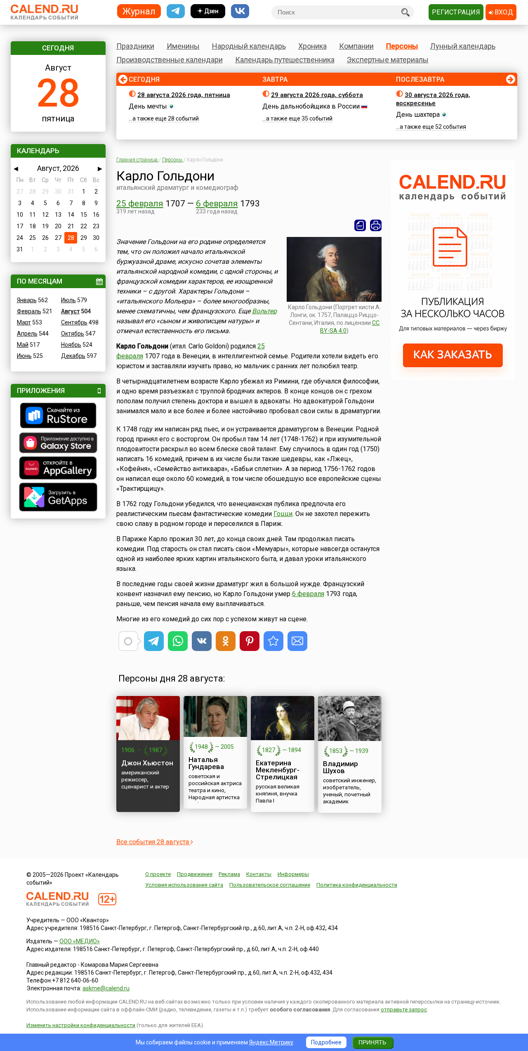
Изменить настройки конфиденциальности (80, 1025)
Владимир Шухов (340, 767)
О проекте (158, 874)
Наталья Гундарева (206, 763)
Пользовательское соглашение (269, 885)
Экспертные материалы (388, 59)
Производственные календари (169, 59)
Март (24, 322)
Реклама (229, 874)
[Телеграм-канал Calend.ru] (176, 11)
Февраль (29, 311)
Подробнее (326, 1042)
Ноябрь (71, 344)
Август (70, 311)
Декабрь (73, 356)
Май (22, 344)
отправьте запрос (404, 1009)
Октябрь (72, 333)
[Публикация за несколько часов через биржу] (453, 378)
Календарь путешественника (285, 59)
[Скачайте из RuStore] (58, 416)
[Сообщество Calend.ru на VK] (240, 11)
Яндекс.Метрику (271, 1042)
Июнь (24, 356)
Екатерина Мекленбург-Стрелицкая (277, 770)
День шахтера (418, 114)
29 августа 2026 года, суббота (317, 95)
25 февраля (139, 203)
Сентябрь (74, 322)
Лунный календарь (462, 46)
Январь (27, 300)
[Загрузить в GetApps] (58, 498)
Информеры (293, 874)
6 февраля (217, 203)
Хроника (312, 46)
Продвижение (194, 874)
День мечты (148, 106)
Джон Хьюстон (147, 763)
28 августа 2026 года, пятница (183, 95)
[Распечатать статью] (376, 225)
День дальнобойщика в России (311, 106)
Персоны (402, 46)
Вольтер (264, 311)
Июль (68, 300)
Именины (183, 46)
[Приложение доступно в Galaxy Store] (58, 443)
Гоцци (282, 514)
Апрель (27, 333)
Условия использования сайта (184, 885)
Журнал (139, 11)
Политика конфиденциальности (356, 885)
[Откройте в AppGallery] (58, 469)
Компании (356, 46)
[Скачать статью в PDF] (360, 225)
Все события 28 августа (153, 842)
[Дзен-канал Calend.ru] (208, 11)
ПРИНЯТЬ (372, 1042)
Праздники (135, 46)
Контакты (258, 874)
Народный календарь (249, 46)
